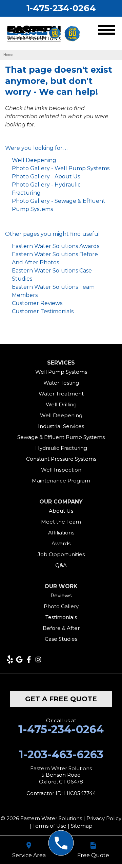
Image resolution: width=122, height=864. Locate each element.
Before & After (61, 628)
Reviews (61, 595)
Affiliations (61, 532)
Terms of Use (49, 826)
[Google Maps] (19, 659)
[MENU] (106, 31)
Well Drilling (61, 404)
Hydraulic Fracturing (61, 448)
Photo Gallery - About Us (46, 176)
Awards (61, 543)
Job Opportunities (61, 554)
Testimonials (61, 617)
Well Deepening (34, 160)
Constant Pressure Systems (61, 459)
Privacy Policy (103, 818)
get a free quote (61, 699)
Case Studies (61, 639)
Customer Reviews (37, 303)
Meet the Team (61, 521)
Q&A (61, 565)
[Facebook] (29, 659)
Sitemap (82, 826)
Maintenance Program (61, 480)
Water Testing (61, 383)
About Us (61, 511)
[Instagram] (38, 659)
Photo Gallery (61, 606)
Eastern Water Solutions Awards (55, 246)
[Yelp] (10, 659)
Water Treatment (61, 393)
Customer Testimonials (43, 311)
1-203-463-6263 (61, 754)
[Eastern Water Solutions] (61, 843)
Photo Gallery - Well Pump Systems (60, 168)
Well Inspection (61, 469)
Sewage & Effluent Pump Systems (61, 437)
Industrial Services (61, 426)
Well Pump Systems (61, 372)
